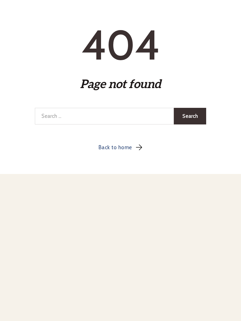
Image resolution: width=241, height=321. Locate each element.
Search (190, 116)
